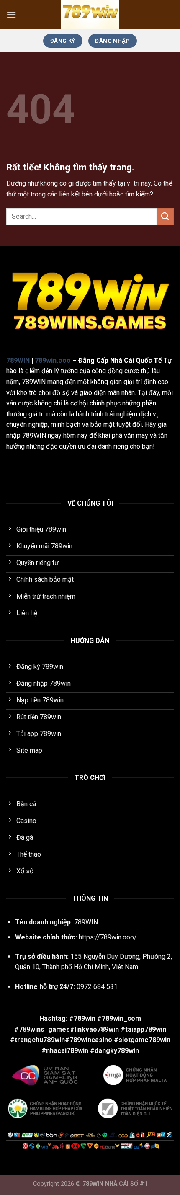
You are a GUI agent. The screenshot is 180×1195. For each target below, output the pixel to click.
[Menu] (11, 14)
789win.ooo (53, 360)
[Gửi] (165, 216)
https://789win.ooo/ (108, 937)
